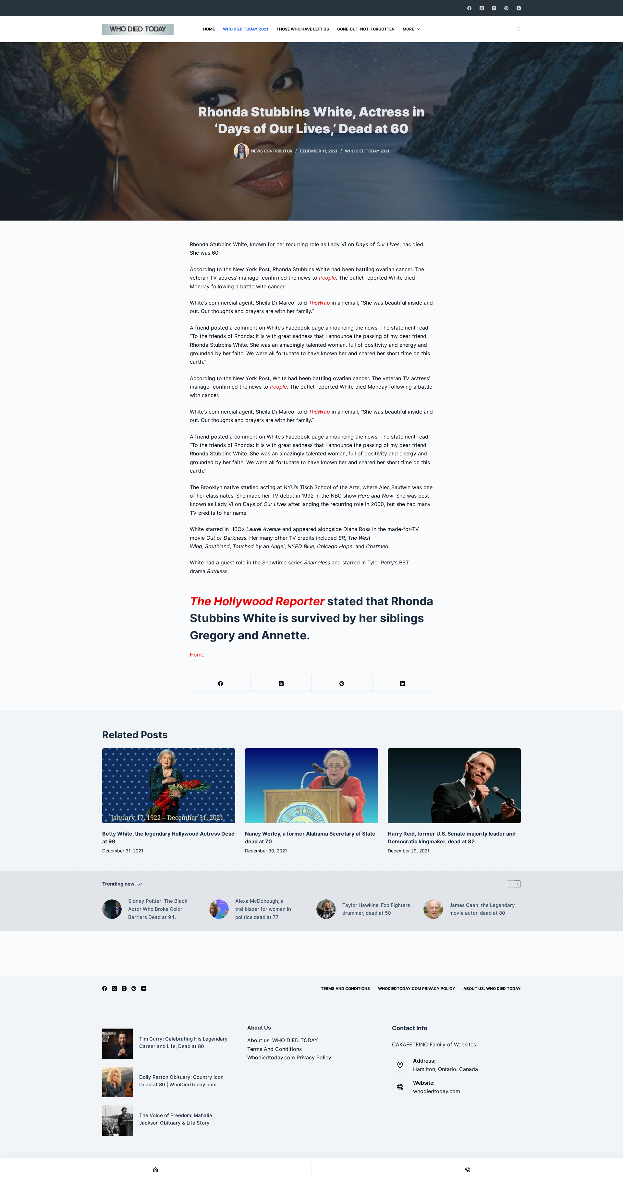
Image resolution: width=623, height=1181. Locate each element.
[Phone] (467, 1170)
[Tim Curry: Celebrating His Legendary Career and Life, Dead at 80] (117, 1044)
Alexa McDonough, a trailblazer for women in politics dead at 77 (263, 909)
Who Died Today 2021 (367, 151)
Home (209, 29)
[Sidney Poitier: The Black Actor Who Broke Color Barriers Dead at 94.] (112, 909)
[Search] (519, 29)
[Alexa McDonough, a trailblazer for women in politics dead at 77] (219, 909)
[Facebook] (469, 8)
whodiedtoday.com (436, 1091)
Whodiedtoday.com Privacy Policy (416, 988)
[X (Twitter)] (482, 8)
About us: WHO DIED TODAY (492, 988)
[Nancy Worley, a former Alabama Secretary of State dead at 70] (311, 785)
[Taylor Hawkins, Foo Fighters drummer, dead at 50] (326, 909)
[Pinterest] (506, 8)
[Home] (155, 1170)
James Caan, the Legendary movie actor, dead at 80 (482, 909)
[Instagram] (494, 8)
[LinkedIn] (403, 683)
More (408, 29)
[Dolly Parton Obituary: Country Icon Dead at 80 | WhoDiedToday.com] (117, 1082)
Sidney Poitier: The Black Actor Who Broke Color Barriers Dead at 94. (157, 909)
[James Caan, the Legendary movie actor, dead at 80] (433, 909)
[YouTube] (519, 8)
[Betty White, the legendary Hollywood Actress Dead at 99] (168, 785)
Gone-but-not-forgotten (366, 29)
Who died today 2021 (245, 29)
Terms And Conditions (345, 988)
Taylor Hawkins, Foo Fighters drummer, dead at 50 (376, 909)
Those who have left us (302, 29)
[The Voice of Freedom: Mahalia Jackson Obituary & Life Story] (117, 1120)
